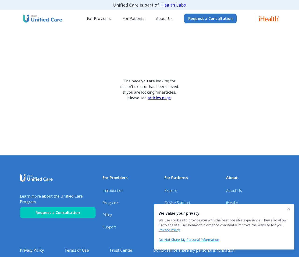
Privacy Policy (32, 250)
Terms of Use (76, 250)
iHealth (232, 202)
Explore (170, 190)
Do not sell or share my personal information (194, 250)
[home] (42, 18)
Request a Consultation (210, 18)
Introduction (113, 190)
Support (109, 227)
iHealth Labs (173, 5)
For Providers (99, 18)
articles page (159, 97)
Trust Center (120, 250)
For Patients (133, 18)
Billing (107, 214)
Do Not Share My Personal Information (189, 239)
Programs (111, 202)
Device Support (177, 202)
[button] (99, 18)
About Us (164, 18)
